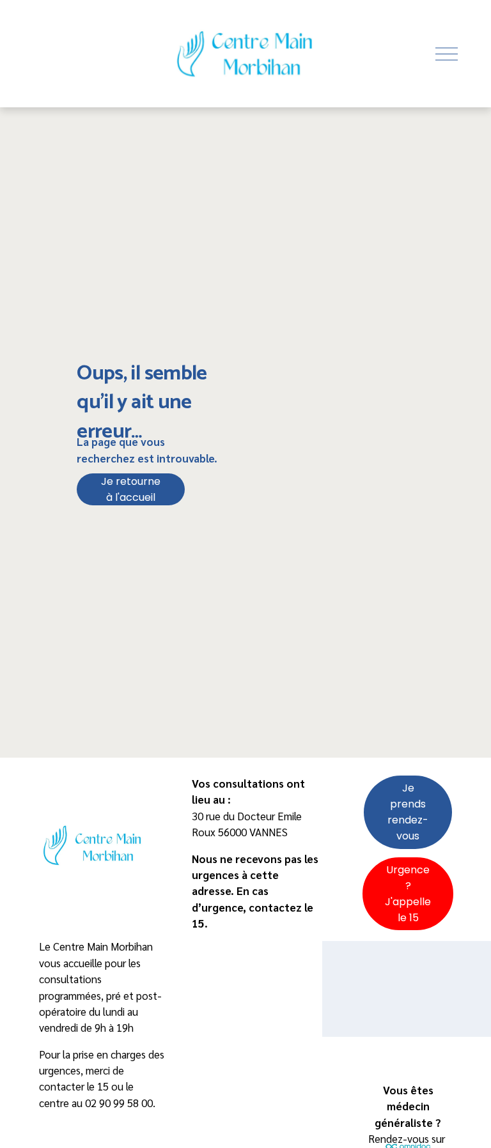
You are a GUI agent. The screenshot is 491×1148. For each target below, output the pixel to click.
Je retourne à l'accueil (130, 489)
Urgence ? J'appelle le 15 (408, 893)
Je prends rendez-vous (407, 812)
